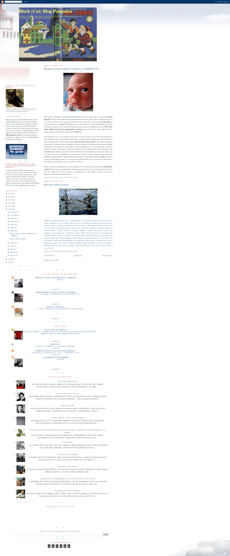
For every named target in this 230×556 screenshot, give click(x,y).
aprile (12, 246)
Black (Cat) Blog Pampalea (45, 11)
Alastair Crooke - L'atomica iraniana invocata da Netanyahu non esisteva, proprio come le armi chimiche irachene (60, 332)
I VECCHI (60, 359)
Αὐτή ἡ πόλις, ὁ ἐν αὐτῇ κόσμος (67, 418)
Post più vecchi (107, 255)
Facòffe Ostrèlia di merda (57, 184)
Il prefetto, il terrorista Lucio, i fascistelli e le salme (67, 479)
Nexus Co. (55, 344)
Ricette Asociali (55, 307)
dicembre (13, 212)
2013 (10, 200)
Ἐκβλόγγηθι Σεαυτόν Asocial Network (55, 292)
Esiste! (60, 280)
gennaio (13, 255)
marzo (12, 249)
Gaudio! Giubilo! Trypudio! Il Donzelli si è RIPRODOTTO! (72, 68)
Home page (78, 255)
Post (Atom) (55, 260)
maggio (12, 243)
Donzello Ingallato (66, 172)
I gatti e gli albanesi (67, 454)
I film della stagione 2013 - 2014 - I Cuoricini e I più (56, 353)
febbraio (13, 252)
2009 (10, 259)
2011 (10, 206)
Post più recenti (49, 255)
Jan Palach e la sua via (67, 393)
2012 (10, 203)
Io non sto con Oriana (55, 329)
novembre (13, 215)
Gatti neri (68, 442)
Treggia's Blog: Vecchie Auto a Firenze (55, 277)
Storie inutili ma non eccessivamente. (55, 351)
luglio (12, 227)
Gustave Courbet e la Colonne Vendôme (55, 346)
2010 (10, 209)
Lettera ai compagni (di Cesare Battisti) (60, 294)
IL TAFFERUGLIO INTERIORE (55, 357)
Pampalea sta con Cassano (67, 491)
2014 (10, 197)
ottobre (12, 218)
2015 (10, 194)
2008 (10, 262)
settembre (13, 221)
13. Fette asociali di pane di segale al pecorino (60, 309)
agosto (12, 224)
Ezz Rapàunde (67, 406)
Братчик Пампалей (67, 381)
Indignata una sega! (67, 466)
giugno (12, 231)
